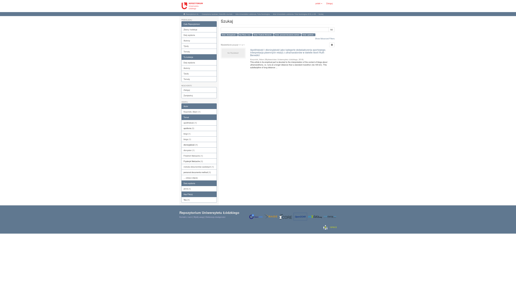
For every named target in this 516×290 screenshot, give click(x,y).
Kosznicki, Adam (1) (192, 111)
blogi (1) (187, 133)
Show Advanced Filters (325, 38)
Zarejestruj (188, 95)
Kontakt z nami (185, 217)
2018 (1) (187, 188)
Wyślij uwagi (199, 217)
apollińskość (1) (190, 122)
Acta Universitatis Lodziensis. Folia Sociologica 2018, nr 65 (294, 14)
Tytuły (186, 46)
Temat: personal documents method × (287, 35)
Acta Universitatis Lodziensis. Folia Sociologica (252, 14)
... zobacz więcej (191, 177)
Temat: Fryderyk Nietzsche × (263, 35)
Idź (331, 29)
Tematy (187, 51)
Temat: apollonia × (308, 35)
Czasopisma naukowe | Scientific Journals (217, 14)
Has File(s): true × (245, 35)
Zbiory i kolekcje (190, 29)
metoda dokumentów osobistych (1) (199, 166)
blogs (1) (187, 139)
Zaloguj (187, 90)
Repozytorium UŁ (192, 14)
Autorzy (187, 40)
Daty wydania (189, 35)
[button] (318, 3)
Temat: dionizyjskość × (229, 35)
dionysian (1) (189, 150)
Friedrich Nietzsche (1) (193, 155)
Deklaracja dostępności (215, 217)
